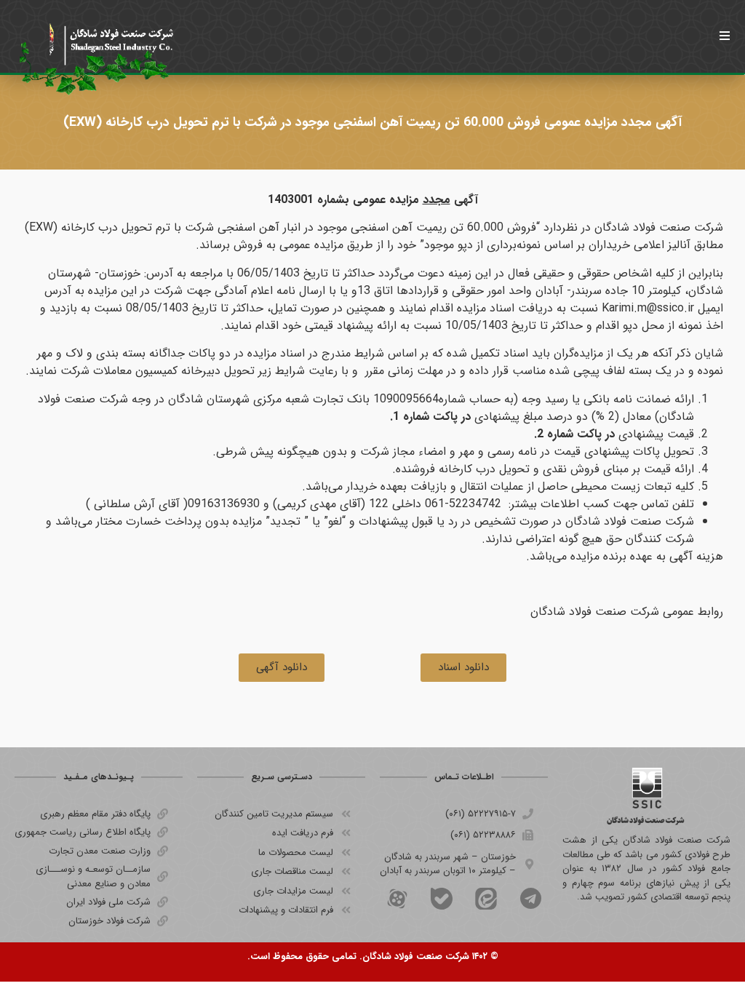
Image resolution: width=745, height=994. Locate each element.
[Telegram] (530, 899)
